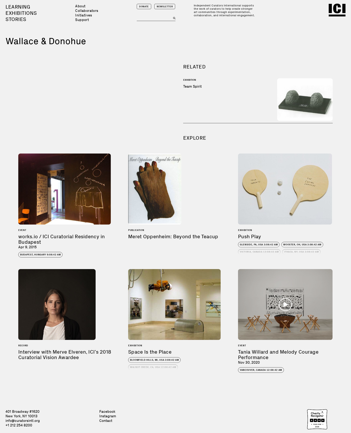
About (80, 6)
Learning (17, 7)
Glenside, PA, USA (259, 244)
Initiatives (83, 15)
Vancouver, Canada (261, 370)
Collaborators (86, 10)
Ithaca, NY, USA (301, 251)
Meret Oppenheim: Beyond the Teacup (173, 236)
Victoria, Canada (259, 251)
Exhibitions (21, 13)
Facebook (107, 411)
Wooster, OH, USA (302, 244)
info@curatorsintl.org (22, 420)
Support (82, 20)
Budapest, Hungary (40, 254)
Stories (15, 19)
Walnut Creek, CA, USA (153, 367)
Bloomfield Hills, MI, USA (154, 360)
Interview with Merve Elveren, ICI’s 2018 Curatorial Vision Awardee (64, 354)
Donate (144, 6)
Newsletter (165, 6)
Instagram (107, 416)
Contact (105, 420)
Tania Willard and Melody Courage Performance (278, 354)
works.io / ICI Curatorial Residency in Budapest (61, 239)
